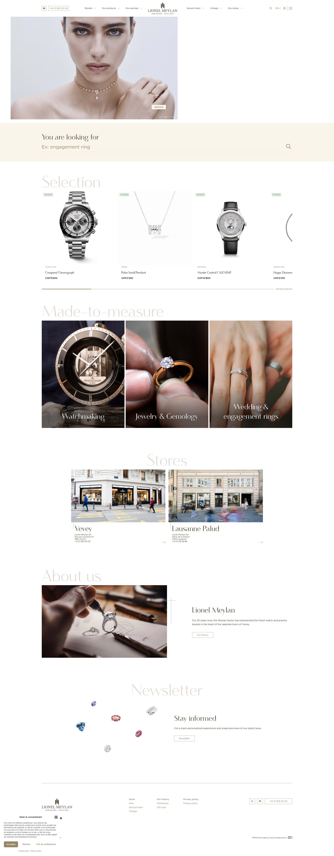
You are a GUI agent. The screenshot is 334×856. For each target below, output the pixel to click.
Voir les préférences (46, 844)
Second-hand (136, 807)
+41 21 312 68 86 (179, 541)
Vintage (214, 8)
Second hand (193, 8)
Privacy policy (36, 851)
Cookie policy (24, 851)
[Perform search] (288, 146)
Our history (202, 635)
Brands (88, 8)
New (131, 803)
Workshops (163, 803)
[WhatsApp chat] (252, 801)
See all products (284, 289)
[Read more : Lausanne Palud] (216, 495)
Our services (132, 8)
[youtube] (60, 818)
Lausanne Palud (195, 528)
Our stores (233, 8)
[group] (167, 68)
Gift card (161, 807)
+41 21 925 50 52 (82, 541)
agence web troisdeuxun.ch (275, 838)
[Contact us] (260, 801)
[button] (56, 817)
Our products (109, 8)
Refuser (26, 844)
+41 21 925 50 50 (278, 801)
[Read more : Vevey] (118, 495)
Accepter (11, 844)
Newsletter (184, 738)
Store (132, 799)
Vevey (83, 528)
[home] (164, 8)
